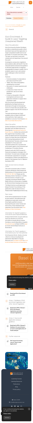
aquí (26, 224)
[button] (6, 29)
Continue (7, 417)
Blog (16, 386)
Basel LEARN (17, 399)
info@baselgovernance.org (17, 402)
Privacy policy (7, 413)
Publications (16, 384)
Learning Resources (16, 381)
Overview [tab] (8, 18)
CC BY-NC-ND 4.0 (11, 174)
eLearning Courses (16, 378)
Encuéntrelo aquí (9, 224)
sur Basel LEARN (18, 240)
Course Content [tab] (18, 18)
